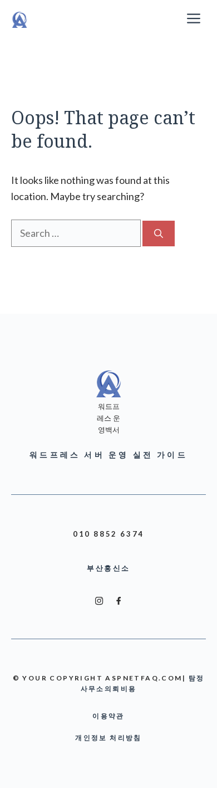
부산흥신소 (108, 567)
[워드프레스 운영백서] (19, 19)
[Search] (158, 233)
